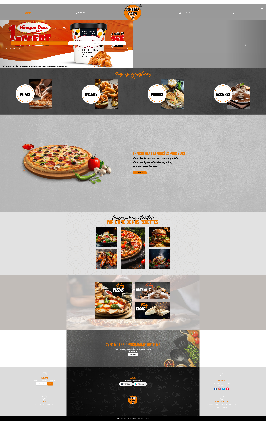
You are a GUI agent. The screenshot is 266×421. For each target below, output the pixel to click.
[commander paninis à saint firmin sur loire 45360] (166, 94)
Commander (140, 172)
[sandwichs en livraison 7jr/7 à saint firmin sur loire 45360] (159, 259)
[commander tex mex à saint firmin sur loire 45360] (100, 94)
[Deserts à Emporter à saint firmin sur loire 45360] (152, 290)
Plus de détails (133, 354)
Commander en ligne (145, 418)
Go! (130, 48)
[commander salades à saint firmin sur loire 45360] (107, 237)
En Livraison (40, 43)
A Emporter (97, 43)
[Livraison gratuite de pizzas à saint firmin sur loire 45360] (113, 300)
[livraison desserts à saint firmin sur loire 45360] (232, 94)
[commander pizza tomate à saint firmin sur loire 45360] (34, 94)
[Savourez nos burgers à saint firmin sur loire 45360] (159, 237)
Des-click (138, 418)
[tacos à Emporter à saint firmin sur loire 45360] (152, 310)
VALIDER (50, 383)
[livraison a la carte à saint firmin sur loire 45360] (107, 259)
